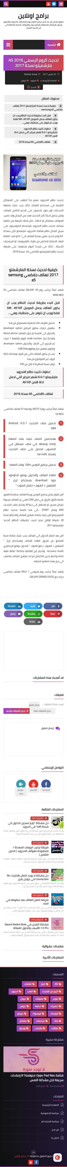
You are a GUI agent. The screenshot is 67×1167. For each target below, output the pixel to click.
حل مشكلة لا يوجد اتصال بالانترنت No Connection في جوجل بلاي (28, 877)
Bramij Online (55, 1086)
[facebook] (36, 1162)
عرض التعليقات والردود (15, 711)
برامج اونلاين (33, 15)
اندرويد (33, 80)
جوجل (23, 999)
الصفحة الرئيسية (49, 80)
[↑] (33, 1152)
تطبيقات (39, 999)
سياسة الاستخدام (50, 1121)
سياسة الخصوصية (50, 1113)
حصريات (54, 1006)
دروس (23, 80)
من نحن (55, 1129)
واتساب (38, 1028)
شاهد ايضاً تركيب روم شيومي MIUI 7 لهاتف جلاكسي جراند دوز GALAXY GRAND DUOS (33, 574)
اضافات (28, 984)
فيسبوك (37, 1013)
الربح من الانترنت (50, 991)
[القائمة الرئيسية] (8, 44)
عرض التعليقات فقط (42, 711)
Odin (28, 464)
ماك (56, 1021)
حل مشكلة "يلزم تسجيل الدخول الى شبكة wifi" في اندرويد (28, 824)
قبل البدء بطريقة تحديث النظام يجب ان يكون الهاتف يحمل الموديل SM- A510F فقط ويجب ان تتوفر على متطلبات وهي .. (35, 119)
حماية (38, 1006)
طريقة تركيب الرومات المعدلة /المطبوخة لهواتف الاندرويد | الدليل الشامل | (29, 851)
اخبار (43, 984)
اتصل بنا (55, 1138)
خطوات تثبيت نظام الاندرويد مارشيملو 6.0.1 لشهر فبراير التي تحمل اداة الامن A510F (36, 132)
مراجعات (40, 1021)
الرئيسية (52, 45)
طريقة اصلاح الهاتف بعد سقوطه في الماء (27, 901)
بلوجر (55, 999)
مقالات (54, 1028)
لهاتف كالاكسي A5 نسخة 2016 (34, 142)
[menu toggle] (61, 4)
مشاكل (23, 1021)
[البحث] (6, 4)
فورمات (54, 1013)
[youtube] (48, 4)
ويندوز (22, 1028)
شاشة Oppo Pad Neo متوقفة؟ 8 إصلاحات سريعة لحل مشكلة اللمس (37, 1077)
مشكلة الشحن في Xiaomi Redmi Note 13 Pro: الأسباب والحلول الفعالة (27, 926)
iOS (56, 984)
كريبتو (20, 1013)
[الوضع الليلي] (57, 1157)
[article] (33, 643)
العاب (30, 991)
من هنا (12, 322)
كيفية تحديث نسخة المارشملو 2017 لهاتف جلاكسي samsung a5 (38, 108)
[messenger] (54, 4)
